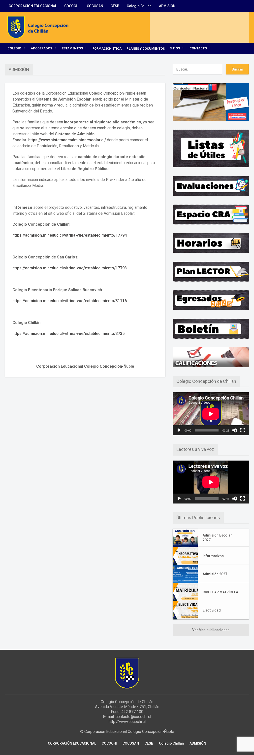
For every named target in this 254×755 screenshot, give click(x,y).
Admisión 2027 (215, 574)
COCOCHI (71, 6)
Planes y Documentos (146, 48)
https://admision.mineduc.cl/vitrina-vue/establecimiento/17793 (69, 268)
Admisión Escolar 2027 (217, 537)
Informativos (213, 556)
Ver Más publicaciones (210, 630)
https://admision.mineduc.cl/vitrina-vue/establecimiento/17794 (69, 235)
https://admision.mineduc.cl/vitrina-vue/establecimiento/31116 (69, 300)
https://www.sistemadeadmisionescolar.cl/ (67, 140)
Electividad (212, 610)
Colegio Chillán (139, 6)
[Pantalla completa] (242, 430)
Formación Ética (107, 48)
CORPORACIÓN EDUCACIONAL (33, 6)
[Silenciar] (234, 430)
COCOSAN (95, 6)
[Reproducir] (179, 430)
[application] (211, 413)
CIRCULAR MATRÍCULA (220, 592)
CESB (115, 6)
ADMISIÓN (167, 6)
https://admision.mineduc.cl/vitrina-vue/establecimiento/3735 (68, 333)
